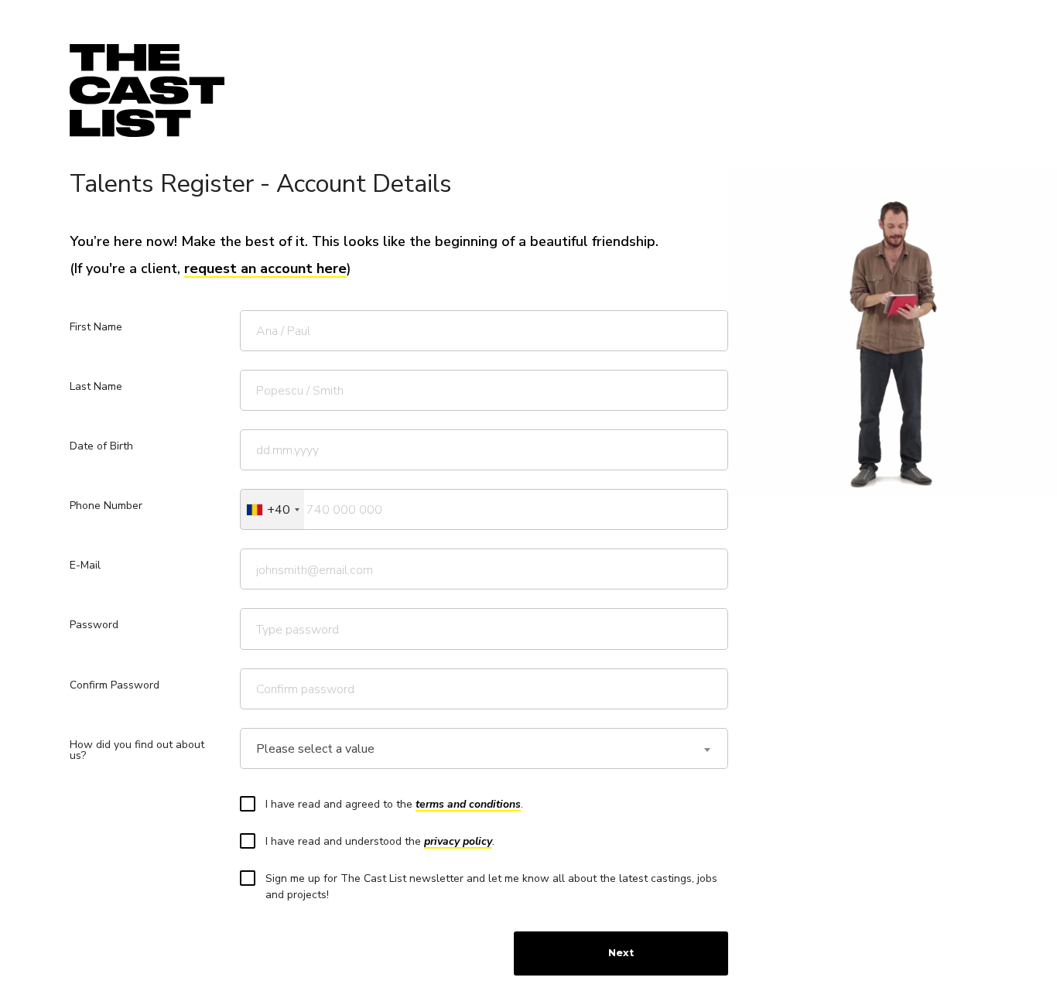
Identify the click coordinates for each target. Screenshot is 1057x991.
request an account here (265, 268)
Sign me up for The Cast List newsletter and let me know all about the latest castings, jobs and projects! (491, 886)
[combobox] (272, 509)
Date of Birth (101, 446)
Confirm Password (114, 685)
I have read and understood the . (379, 841)
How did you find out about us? (137, 750)
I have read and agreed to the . (394, 804)
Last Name (96, 386)
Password (94, 624)
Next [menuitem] (621, 953)
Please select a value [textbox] (315, 749)
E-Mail (85, 565)
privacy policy (458, 841)
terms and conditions (468, 804)
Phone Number (106, 505)
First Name (96, 327)
